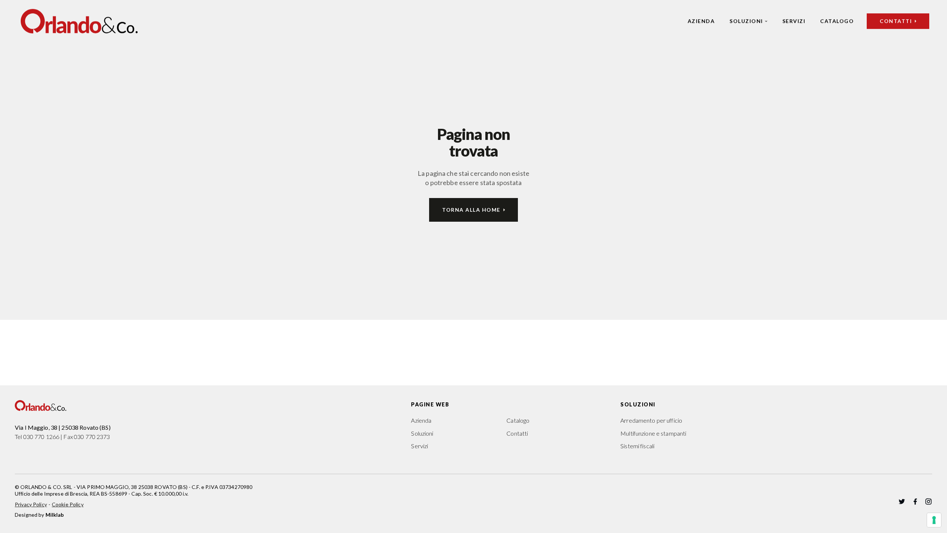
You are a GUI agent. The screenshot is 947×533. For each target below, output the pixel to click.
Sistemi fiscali (637, 445)
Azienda (701, 21)
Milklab (55, 515)
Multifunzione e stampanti (653, 433)
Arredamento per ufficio (651, 420)
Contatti (517, 433)
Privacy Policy (31, 504)
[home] (79, 21)
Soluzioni (746, 21)
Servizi (794, 21)
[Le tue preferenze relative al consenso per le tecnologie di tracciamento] (934, 520)
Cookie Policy (68, 504)
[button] (748, 21)
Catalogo (837, 21)
